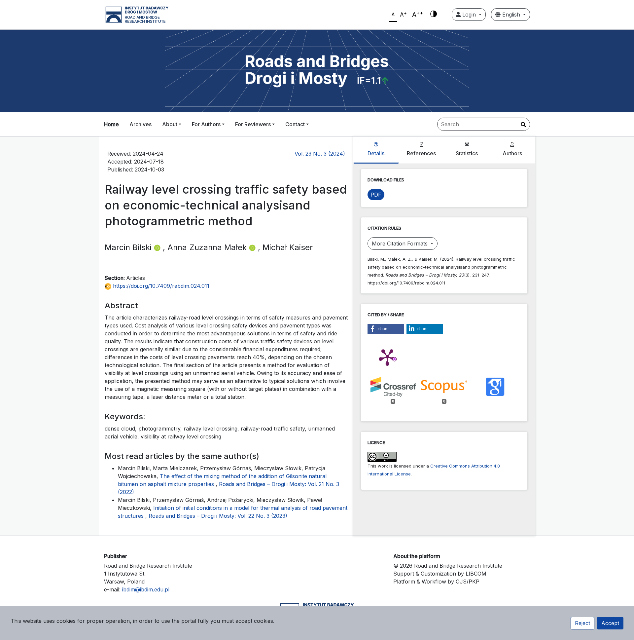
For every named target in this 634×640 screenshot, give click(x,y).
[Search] (523, 125)
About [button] (169, 124)
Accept (610, 623)
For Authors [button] (206, 124)
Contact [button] (295, 124)
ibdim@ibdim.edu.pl (145, 589)
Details (376, 153)
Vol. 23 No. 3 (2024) (320, 153)
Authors (512, 153)
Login (469, 14)
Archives (140, 124)
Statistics (467, 153)
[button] (386, 329)
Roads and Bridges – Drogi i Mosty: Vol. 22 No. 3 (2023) (218, 515)
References (421, 153)
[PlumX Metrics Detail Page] (387, 357)
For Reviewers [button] (253, 124)
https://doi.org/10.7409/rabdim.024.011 (160, 285)
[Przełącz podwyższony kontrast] (433, 14)
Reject (582, 623)
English (511, 14)
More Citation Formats (400, 243)
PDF (375, 194)
